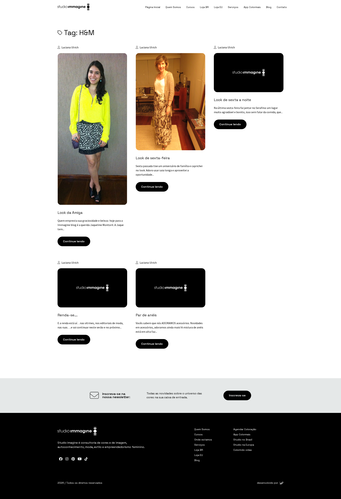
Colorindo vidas (242, 450)
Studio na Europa (243, 444)
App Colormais (252, 7)
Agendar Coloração (244, 429)
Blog (268, 7)
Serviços (233, 7)
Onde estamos (203, 439)
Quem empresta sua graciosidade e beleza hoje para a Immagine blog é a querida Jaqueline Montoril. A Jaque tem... (91, 225)
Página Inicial (152, 7)
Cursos (190, 7)
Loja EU (218, 7)
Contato (282, 7)
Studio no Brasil (242, 439)
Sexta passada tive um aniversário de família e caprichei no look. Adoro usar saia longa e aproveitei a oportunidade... (169, 170)
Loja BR (204, 7)
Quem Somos (173, 7)
